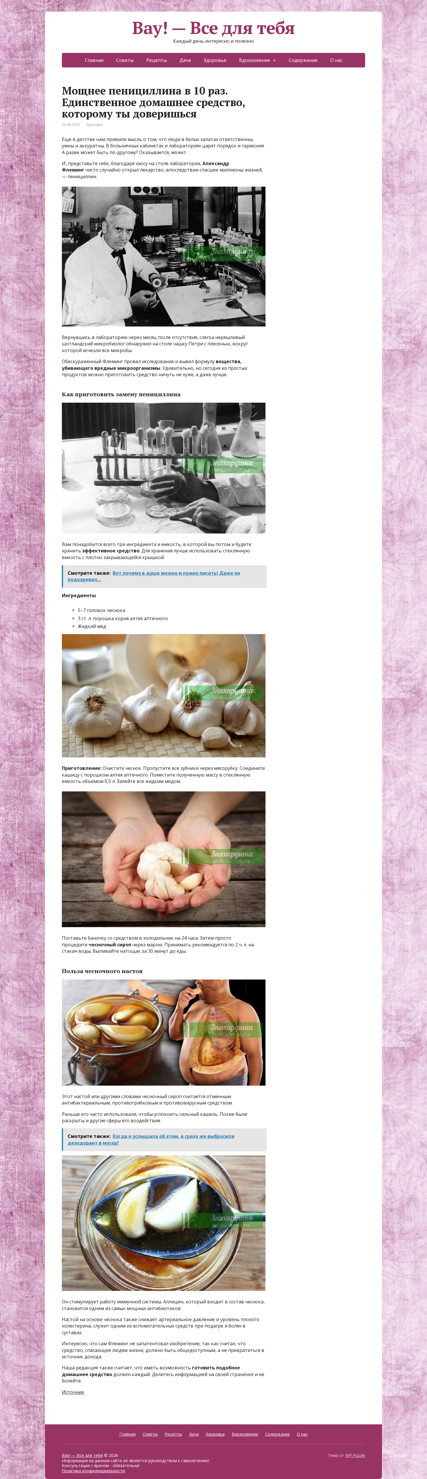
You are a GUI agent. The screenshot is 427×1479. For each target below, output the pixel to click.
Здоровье (215, 60)
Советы (125, 60)
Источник (73, 1392)
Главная (94, 60)
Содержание (303, 60)
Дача (185, 60)
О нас (336, 60)
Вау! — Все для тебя (213, 27)
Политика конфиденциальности (93, 1470)
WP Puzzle (355, 1455)
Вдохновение (254, 60)
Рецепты (156, 60)
